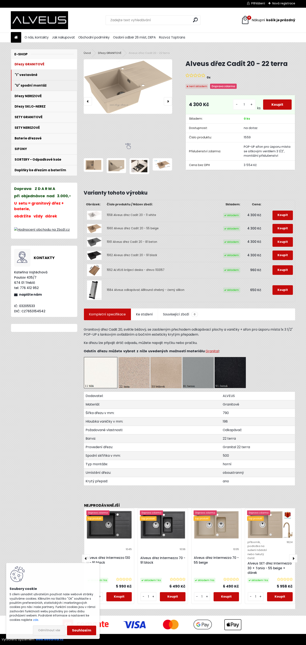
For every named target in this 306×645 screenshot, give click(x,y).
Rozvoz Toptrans (172, 37)
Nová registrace (283, 3)
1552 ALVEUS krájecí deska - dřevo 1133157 (135, 270)
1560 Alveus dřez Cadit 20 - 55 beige (133, 228)
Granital (212, 351)
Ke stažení (144, 314)
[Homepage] (16, 37)
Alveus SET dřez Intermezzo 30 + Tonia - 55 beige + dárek (270, 568)
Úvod (87, 53)
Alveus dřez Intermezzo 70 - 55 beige (216, 560)
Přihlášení (258, 3)
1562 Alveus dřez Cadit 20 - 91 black (132, 255)
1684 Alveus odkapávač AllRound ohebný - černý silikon (145, 290)
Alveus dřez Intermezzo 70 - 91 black (162, 560)
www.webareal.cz (49, 639)
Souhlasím (81, 630)
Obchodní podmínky (94, 37)
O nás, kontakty (37, 37)
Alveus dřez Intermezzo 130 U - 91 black (108, 560)
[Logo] (39, 20)
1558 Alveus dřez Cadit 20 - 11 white (131, 215)
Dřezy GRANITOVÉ (109, 53)
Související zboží (179, 314)
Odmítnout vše (49, 630)
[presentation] (88, 101)
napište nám (30, 294)
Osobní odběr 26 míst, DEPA (134, 37)
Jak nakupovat (63, 37)
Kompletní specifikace (107, 314)
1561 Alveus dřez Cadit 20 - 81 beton (132, 242)
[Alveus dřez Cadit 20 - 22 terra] (128, 86)
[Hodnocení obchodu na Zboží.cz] (42, 229)
